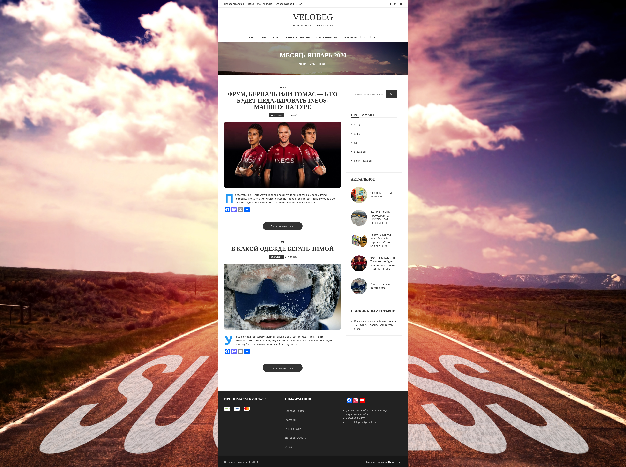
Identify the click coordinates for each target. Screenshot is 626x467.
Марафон (360, 151)
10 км (357, 124)
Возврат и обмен (234, 3)
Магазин (250, 3)
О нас (298, 3)
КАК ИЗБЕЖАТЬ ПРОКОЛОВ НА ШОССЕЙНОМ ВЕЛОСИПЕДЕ (380, 217)
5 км (357, 133)
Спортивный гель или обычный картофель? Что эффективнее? (381, 240)
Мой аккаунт (264, 3)
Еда (275, 37)
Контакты (350, 37)
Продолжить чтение (282, 226)
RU (375, 37)
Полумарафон (363, 160)
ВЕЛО (252, 37)
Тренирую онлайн (297, 37)
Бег (264, 37)
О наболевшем (326, 37)
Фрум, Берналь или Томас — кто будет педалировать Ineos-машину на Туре (282, 100)
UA (365, 37)
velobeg (292, 115)
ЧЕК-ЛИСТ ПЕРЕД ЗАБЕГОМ (381, 194)
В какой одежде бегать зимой (282, 249)
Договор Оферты (284, 3)
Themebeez (395, 461)
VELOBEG (313, 17)
